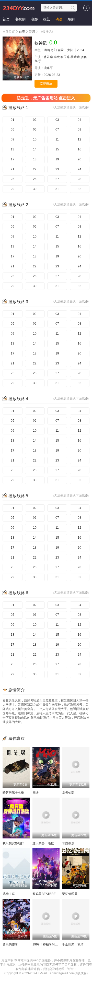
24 (79, 169)
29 (12, 189)
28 (79, 179)
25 (12, 179)
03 (57, 120)
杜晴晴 (75, 57)
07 (57, 129)
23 (57, 169)
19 (57, 159)
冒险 (60, 50)
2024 (80, 50)
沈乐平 (48, 68)
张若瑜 (48, 57)
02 (35, 120)
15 (57, 149)
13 (12, 149)
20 (79, 159)
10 (35, 139)
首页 (6, 19)
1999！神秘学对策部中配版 (51, 944)
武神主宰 (9, 894)
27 (57, 179)
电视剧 (20, 19)
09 (12, 139)
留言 (6, 29)
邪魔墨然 (68, 843)
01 (12, 120)
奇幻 (54, 50)
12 (79, 139)
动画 (47, 50)
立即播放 (46, 83)
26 (35, 179)
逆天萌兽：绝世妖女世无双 (50, 843)
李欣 (57, 57)
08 (79, 129)
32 (79, 189)
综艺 (46, 19)
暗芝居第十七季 (13, 793)
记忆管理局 (69, 894)
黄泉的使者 (10, 944)
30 (35, 189)
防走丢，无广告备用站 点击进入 (46, 98)
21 (12, 169)
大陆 (70, 50)
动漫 (58, 19)
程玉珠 (65, 57)
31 (57, 189)
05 (12, 129)
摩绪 (35, 793)
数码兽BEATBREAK (46, 894)
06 (35, 129)
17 (12, 159)
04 (79, 120)
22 (35, 169)
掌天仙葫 (68, 793)
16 (79, 149)
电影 (34, 19)
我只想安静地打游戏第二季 (21, 843)
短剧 (71, 19)
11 (57, 139)
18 (35, 159)
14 (35, 149)
